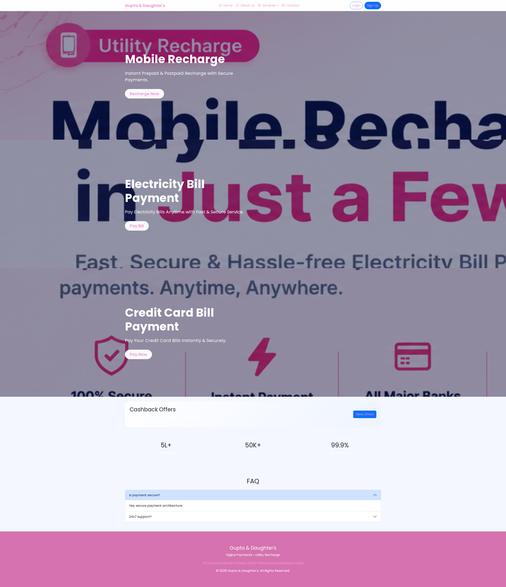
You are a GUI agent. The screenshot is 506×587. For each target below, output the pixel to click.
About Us (247, 5)
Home (228, 5)
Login (356, 5)
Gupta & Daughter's (145, 5)
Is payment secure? (144, 495)
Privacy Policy (246, 562)
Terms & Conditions (217, 562)
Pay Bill (137, 226)
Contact (293, 5)
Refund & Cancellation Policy (282, 562)
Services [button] (269, 5)
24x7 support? (140, 516)
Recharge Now (144, 94)
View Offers (365, 414)
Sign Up (373, 5)
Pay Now (138, 354)
